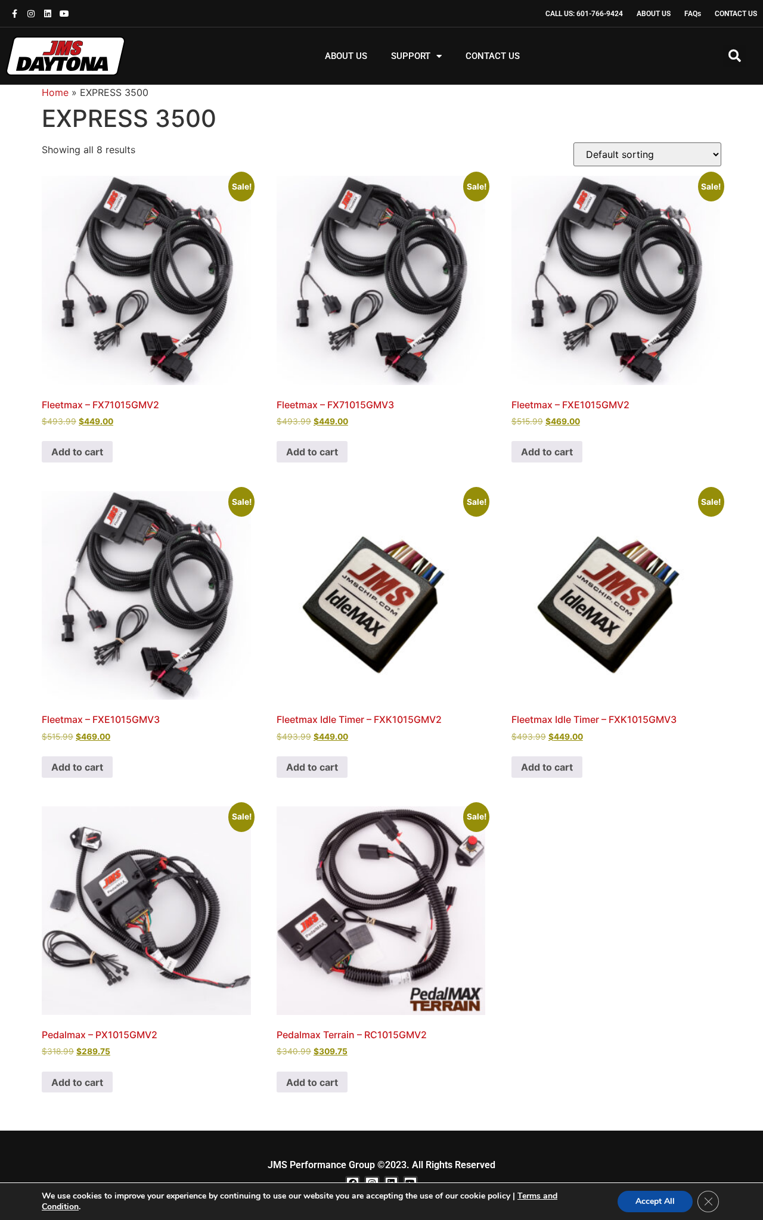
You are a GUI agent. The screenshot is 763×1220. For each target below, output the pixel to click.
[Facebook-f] (14, 13)
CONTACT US (493, 56)
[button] (734, 56)
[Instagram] (31, 13)
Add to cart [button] (77, 452)
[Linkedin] (47, 13)
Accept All (655, 1201)
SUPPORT (410, 56)
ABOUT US (346, 56)
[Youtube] (64, 13)
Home (55, 92)
